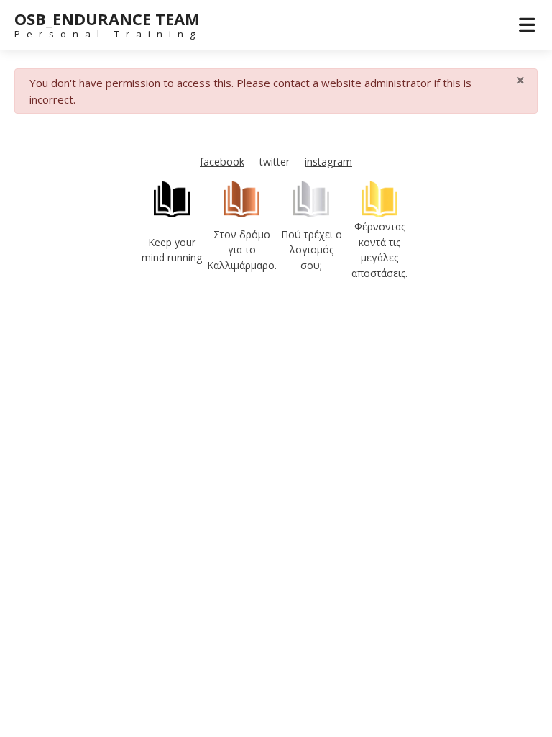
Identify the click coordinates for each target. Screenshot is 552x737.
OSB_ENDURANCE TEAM (107, 19)
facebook (222, 161)
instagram (328, 161)
